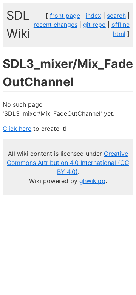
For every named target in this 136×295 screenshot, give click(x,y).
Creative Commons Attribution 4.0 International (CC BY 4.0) (68, 162)
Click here (17, 128)
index (93, 15)
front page (65, 15)
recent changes (55, 24)
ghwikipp (92, 181)
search (116, 15)
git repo (94, 24)
